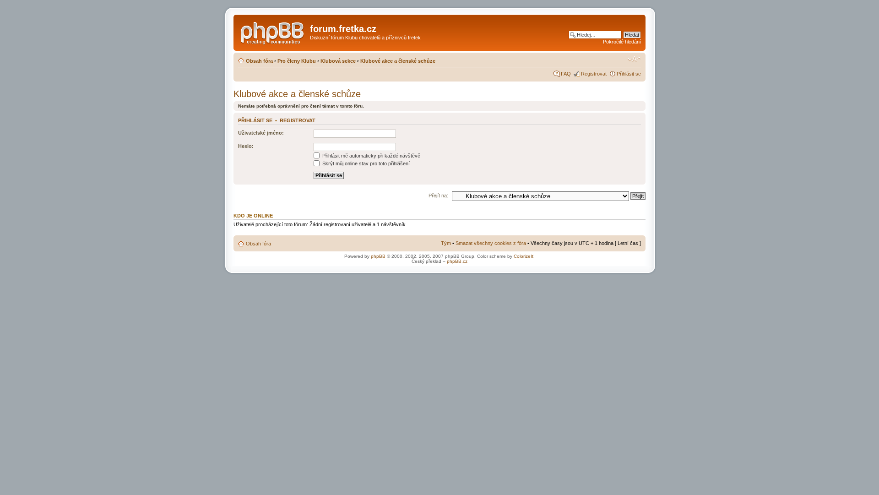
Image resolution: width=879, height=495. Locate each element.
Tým (446, 243)
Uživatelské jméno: (261, 133)
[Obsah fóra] (273, 31)
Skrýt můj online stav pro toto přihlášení (365, 163)
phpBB (378, 256)
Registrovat (594, 73)
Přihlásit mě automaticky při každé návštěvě (370, 155)
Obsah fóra (259, 61)
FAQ (566, 73)
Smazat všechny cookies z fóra (491, 243)
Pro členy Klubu (296, 61)
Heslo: (246, 146)
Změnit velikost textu (634, 59)
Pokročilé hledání (622, 41)
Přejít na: (438, 195)
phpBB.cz (457, 261)
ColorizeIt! (524, 256)
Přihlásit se (629, 73)
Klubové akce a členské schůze (397, 61)
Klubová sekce (338, 61)
